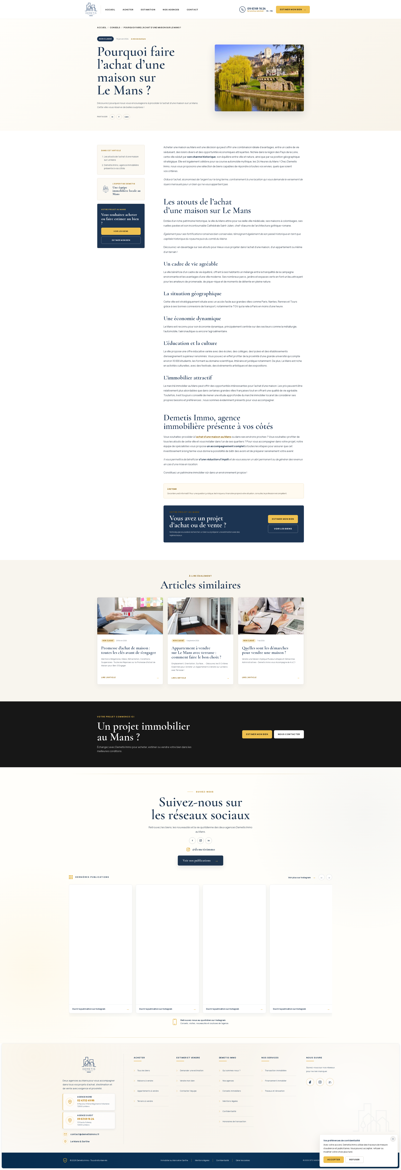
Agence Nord (84, 1097)
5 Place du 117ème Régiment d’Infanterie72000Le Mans (93, 1105)
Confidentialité (222, 1160)
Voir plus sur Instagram (302, 877)
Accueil (110, 9)
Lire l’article (130, 677)
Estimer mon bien (293, 9)
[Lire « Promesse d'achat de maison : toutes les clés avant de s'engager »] (130, 615)
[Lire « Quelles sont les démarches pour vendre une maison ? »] (271, 615)
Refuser (354, 1159)
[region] (200, 950)
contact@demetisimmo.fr (84, 1134)
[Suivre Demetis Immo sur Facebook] (310, 1082)
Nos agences (171, 9)
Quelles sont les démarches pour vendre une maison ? (265, 650)
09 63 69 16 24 (85, 1118)
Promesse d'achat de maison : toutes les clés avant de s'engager (128, 650)
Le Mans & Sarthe (79, 1141)
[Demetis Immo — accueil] (91, 9)
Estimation (148, 9)
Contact (192, 9)
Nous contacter (289, 734)
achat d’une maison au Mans (213, 436)
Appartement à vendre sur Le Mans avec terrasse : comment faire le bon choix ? (196, 652)
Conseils (115, 27)
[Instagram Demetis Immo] (200, 840)
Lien (126, 117)
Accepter (333, 1159)
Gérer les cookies (243, 1160)
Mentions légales (202, 1160)
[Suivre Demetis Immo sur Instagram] (320, 1082)
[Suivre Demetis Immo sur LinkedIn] (330, 1082)
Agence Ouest (85, 1115)
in (112, 117)
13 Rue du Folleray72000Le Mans (84, 1123)
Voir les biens (121, 231)
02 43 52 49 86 (85, 1100)
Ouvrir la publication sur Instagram (100, 1009)
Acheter (128, 9)
